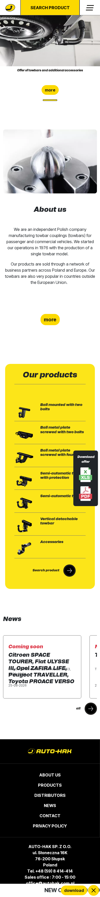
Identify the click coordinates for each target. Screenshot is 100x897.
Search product (50, 7)
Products (50, 785)
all (78, 708)
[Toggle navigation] (89, 7)
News (50, 805)
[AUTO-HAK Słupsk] (10, 7)
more (50, 90)
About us (50, 774)
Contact (50, 815)
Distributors (50, 795)
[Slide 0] (50, 100)
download (74, 890)
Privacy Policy (50, 825)
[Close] (93, 890)
